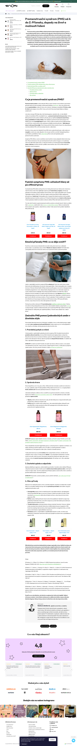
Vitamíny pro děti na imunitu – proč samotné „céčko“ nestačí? (12, 49)
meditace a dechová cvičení (59, 304)
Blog (7, 731)
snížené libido (44, 133)
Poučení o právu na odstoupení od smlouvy (37, 729)
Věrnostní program (32, 732)
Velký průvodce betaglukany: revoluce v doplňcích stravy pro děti (13, 47)
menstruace (55, 105)
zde (29, 741)
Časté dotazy (8, 734)
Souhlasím (52, 739)
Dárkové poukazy (9, 727)
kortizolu (69, 305)
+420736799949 (54, 727)
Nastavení (24, 744)
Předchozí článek (45, 626)
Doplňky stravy (9, 726)
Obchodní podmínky (32, 726)
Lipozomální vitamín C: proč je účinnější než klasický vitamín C (13, 52)
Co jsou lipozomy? (9, 724)
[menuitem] (63, 11)
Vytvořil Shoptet (69, 743)
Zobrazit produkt (57, 1)
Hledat (45, 5)
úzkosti (64, 293)
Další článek (53, 626)
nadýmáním (31, 205)
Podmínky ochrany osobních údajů (35, 727)
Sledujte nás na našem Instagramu (38, 700)
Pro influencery (31, 736)
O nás (7, 729)
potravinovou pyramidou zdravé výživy (43, 394)
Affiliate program (32, 734)
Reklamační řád (31, 731)
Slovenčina (57, 6)
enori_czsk (53, 731)
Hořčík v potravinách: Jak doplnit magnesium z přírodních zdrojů (43, 440)
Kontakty (8, 732)
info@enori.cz (54, 725)
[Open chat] (73, 740)
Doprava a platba (32, 724)
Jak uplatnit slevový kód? (11, 736)
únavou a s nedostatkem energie (50, 205)
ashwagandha (37, 495)
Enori (52, 729)
